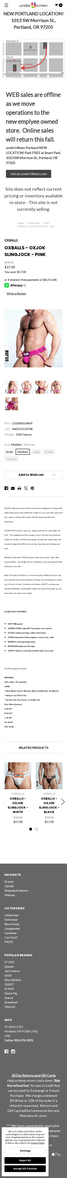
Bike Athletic (12, 980)
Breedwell (10, 1002)
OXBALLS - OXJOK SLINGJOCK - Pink (35, 226)
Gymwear (10, 933)
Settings (25, 1150)
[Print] (19, 488)
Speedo (9, 966)
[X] (26, 488)
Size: (19, 444)
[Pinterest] (32, 488)
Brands (9, 881)
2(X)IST (9, 984)
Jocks (46, 223)
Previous (4, 801)
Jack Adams (12, 971)
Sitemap (9, 895)
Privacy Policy (37, 1143)
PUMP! (9, 988)
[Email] (13, 488)
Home (21, 223)
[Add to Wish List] (26, 773)
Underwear (34, 223)
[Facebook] (6, 488)
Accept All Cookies (25, 1168)
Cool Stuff (10, 937)
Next (63, 801)
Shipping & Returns (16, 890)
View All (9, 1006)
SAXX (8, 975)
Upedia (9, 886)
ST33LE (9, 962)
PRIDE (8, 942)
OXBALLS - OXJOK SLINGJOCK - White (18, 805)
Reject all (25, 1160)
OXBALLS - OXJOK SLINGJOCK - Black (49, 805)
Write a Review (16, 293)
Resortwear (11, 924)
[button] (28, 174)
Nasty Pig (10, 993)
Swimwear (11, 919)
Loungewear (12, 928)
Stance (8, 997)
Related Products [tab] (33, 747)
